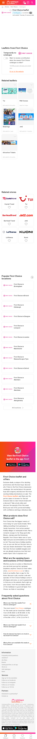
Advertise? (5, 658)
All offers (4, 660)
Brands (4, 662)
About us (4, 667)
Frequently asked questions (10, 655)
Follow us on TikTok (8, 687)
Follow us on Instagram (9, 682)
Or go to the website (17, 71)
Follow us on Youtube (8, 685)
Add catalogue (6, 669)
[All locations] (32, 277)
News (3, 671)
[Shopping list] (28, 2)
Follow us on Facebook (9, 680)
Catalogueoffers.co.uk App (10, 664)
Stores (7, 7)
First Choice (14, 7)
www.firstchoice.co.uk (15, 571)
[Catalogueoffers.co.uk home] (12, 2)
